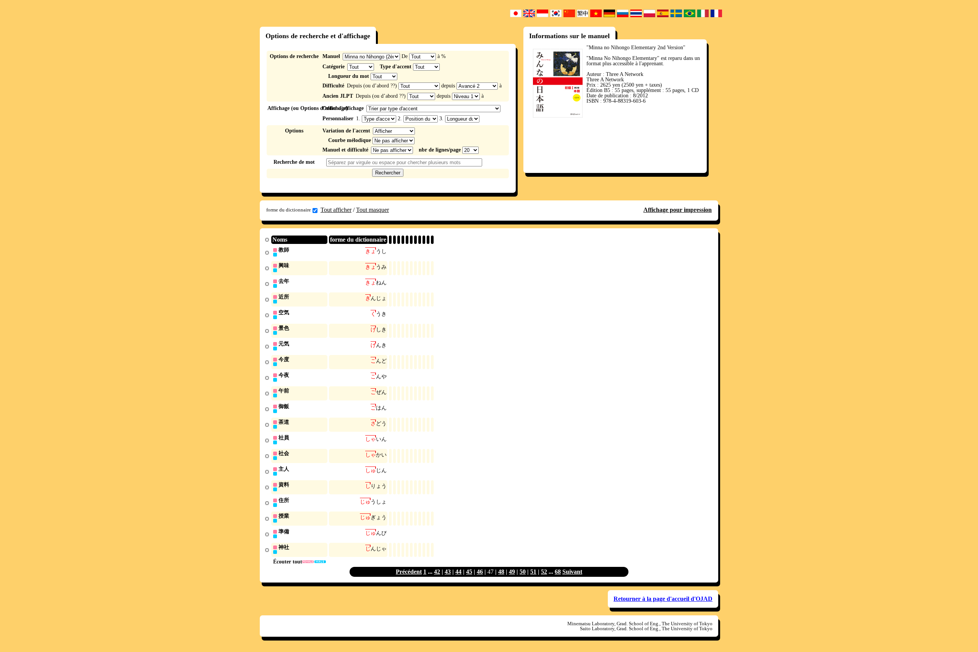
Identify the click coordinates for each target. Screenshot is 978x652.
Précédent (409, 571)
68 (558, 571)
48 (501, 571)
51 (533, 571)
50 (523, 571)
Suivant (572, 571)
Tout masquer (372, 210)
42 (437, 571)
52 (544, 571)
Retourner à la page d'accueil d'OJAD (663, 599)
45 (469, 571)
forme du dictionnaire (288, 210)
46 (480, 571)
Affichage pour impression (677, 210)
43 (448, 571)
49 (512, 571)
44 (458, 571)
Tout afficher (336, 210)
